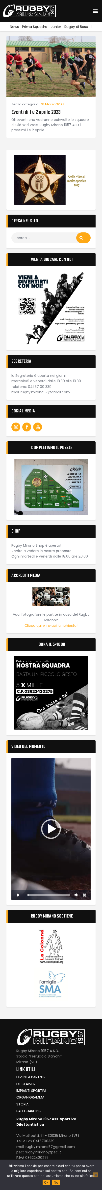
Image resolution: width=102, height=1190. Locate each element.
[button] (95, 11)
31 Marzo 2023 (52, 104)
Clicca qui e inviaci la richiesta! (51, 625)
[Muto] (76, 895)
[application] (51, 829)
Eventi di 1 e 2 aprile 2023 (36, 112)
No (56, 1182)
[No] (95, 1174)
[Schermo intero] (84, 895)
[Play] (17, 895)
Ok (46, 1182)
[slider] (48, 895)
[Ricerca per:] (51, 237)
